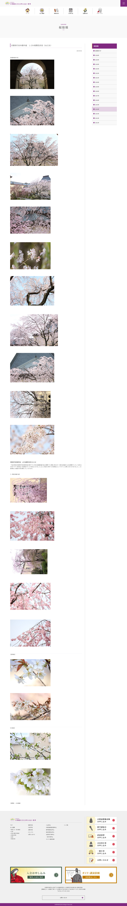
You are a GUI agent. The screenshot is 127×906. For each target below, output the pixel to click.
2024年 (97, 64)
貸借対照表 (13, 835)
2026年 (97, 55)
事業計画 (13, 839)
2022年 (97, 73)
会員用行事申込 (50, 834)
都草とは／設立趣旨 (15, 829)
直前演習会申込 (50, 832)
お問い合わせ (31, 834)
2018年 (97, 91)
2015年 (97, 105)
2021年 (97, 78)
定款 (12, 837)
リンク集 (66, 825)
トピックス (30, 832)
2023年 (97, 69)
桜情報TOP (98, 51)
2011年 (97, 123)
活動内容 (30, 830)
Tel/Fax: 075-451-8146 (63, 891)
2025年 (97, 60)
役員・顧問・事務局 (15, 833)
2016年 (97, 100)
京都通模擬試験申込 (51, 827)
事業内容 (30, 825)
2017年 (97, 96)
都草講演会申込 (50, 830)
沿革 (12, 831)
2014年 (97, 109)
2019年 (97, 87)
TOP (11, 825)
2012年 (97, 118)
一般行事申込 (49, 837)
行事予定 (30, 827)
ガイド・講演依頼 (50, 839)
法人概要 (12, 827)
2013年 (97, 114)
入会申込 (48, 825)
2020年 (97, 82)
